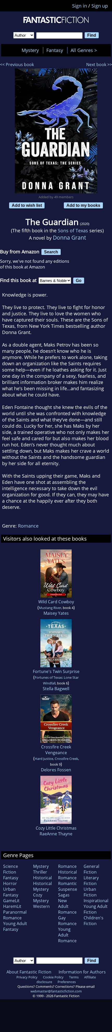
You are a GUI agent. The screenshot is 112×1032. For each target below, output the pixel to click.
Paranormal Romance (15, 915)
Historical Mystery (42, 886)
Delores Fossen (56, 770)
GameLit (11, 900)
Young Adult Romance (67, 935)
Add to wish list (27, 205)
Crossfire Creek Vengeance (56, 749)
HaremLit (12, 906)
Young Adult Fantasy (15, 926)
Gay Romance (67, 920)
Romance (28, 526)
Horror (10, 883)
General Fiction (91, 869)
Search (51, 251)
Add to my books (83, 205)
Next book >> (99, 64)
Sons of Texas (73, 230)
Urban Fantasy (10, 892)
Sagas (64, 895)
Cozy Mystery (41, 897)
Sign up (99, 6)
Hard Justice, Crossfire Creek (56, 758)
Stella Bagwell (56, 688)
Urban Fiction (90, 892)
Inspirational (96, 900)
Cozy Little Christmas (56, 828)
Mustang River (50, 607)
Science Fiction (10, 869)
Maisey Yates (56, 613)
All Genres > (85, 50)
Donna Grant (69, 237)
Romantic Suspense (67, 886)
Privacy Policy (27, 977)
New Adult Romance (67, 906)
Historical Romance (67, 875)
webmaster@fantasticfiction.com (56, 991)
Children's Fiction (93, 920)
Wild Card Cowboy (56, 602)
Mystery (30, 50)
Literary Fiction (91, 880)
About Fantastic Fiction (29, 972)
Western (41, 906)
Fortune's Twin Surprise (56, 671)
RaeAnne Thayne (56, 834)
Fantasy (54, 50)
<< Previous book (17, 64)
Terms (74, 977)
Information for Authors (82, 972)
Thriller (40, 872)
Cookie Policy (53, 977)
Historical (42, 878)
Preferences (67, 981)
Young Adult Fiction (96, 909)
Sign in (79, 6)
